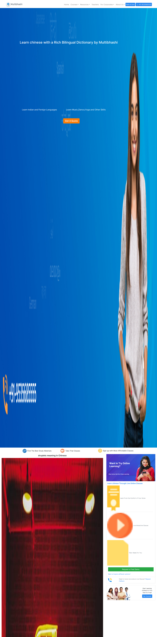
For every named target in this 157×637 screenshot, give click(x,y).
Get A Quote (71, 121)
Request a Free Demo (130, 569)
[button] (74, 4)
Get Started (147, 596)
